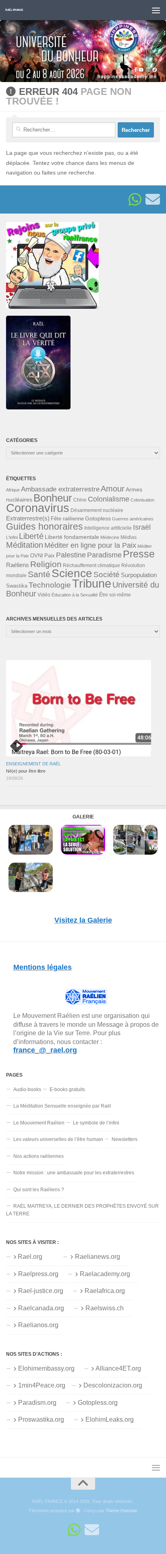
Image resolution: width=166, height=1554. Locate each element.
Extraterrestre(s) (28, 518)
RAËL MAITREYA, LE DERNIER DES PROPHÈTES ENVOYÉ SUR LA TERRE (82, 1210)
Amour (112, 488)
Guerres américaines (133, 518)
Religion (46, 564)
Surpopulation (139, 574)
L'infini (12, 537)
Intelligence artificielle (108, 528)
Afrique (13, 489)
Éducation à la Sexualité (75, 594)
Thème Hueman (121, 1510)
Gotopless (98, 518)
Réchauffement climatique (91, 565)
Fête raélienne (67, 519)
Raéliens (17, 564)
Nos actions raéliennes (38, 1156)
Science (72, 573)
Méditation (24, 545)
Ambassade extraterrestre (60, 489)
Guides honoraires (44, 526)
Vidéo (43, 595)
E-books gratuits (67, 1089)
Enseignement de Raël (33, 763)
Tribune (91, 583)
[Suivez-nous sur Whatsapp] (135, 199)
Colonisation (142, 499)
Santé (39, 574)
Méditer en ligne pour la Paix (90, 545)
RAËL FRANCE (14, 9)
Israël (142, 527)
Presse (139, 553)
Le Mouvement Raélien (38, 1123)
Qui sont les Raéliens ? (38, 1189)
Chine (80, 500)
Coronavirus (37, 507)
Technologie (50, 585)
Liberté (31, 536)
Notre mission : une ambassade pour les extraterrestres (73, 1173)
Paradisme (104, 555)
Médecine (109, 537)
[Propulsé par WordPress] (78, 1511)
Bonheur (52, 498)
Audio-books (27, 1089)
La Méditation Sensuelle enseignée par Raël (62, 1106)
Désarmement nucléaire (97, 510)
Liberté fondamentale (72, 537)
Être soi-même (115, 594)
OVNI (36, 556)
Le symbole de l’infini (96, 1123)
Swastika (16, 586)
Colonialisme (108, 499)
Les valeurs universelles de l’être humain (58, 1139)
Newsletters (124, 1139)
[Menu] (156, 10)
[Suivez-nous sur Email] (152, 199)
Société (106, 574)
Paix (49, 556)
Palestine (71, 555)
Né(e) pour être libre (26, 771)
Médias (128, 537)
